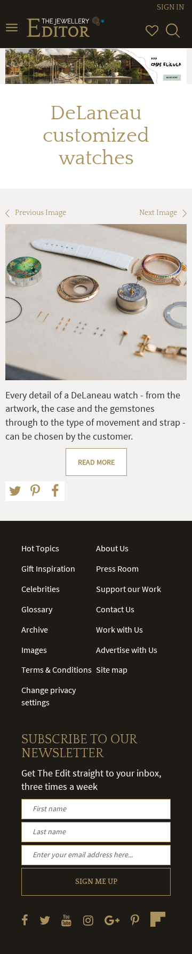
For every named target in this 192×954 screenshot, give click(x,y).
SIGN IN (170, 7)
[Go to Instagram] (88, 920)
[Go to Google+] (112, 920)
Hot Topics (40, 548)
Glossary (36, 609)
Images (34, 649)
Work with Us (119, 629)
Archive (34, 629)
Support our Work (128, 588)
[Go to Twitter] (44, 920)
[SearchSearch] (173, 35)
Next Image (158, 213)
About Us (112, 548)
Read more (96, 462)
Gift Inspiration (48, 568)
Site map (111, 669)
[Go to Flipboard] (157, 919)
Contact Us (115, 609)
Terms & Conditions (56, 669)
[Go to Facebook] (24, 920)
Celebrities (40, 588)
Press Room (117, 568)
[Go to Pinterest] (135, 920)
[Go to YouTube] (66, 920)
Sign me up (96, 882)
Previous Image (40, 213)
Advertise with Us (126, 649)
